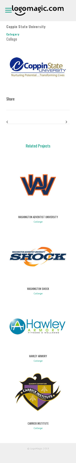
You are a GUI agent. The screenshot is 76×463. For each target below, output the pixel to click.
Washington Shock (38, 289)
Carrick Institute (38, 423)
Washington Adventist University (38, 217)
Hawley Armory (38, 356)
